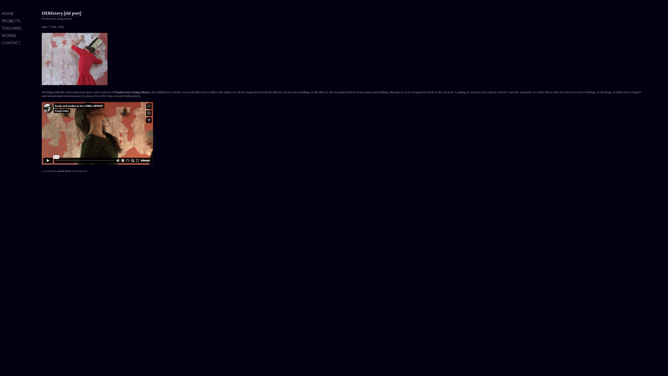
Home (8, 14)
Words (9, 36)
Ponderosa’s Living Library (132, 92)
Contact (11, 43)
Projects (11, 21)
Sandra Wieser (64, 171)
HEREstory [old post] (61, 13)
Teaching (12, 29)
